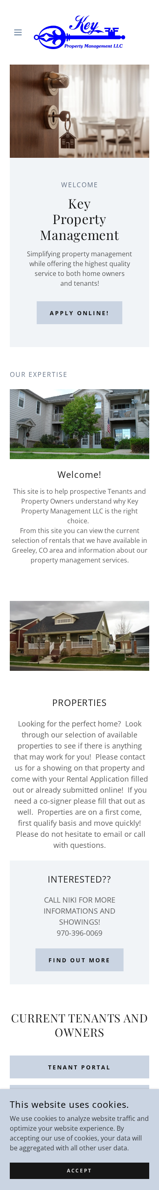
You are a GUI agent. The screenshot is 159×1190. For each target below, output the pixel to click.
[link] (79, 32)
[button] (20, 32)
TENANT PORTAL (79, 1067)
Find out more (79, 960)
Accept (79, 1170)
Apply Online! (79, 313)
